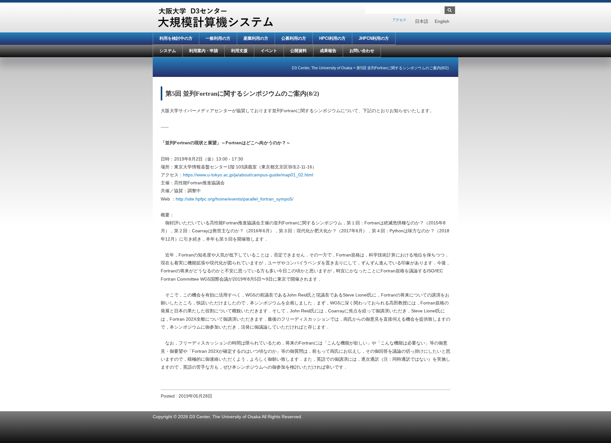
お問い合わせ (361, 50)
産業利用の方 (255, 38)
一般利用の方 (218, 38)
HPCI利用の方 (332, 38)
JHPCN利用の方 (374, 38)
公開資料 (298, 50)
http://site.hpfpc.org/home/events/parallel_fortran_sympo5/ (234, 198)
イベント (269, 50)
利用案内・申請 (203, 50)
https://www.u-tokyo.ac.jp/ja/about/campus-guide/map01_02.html (248, 174)
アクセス (399, 20)
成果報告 (328, 50)
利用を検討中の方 (176, 38)
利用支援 (239, 50)
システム (167, 50)
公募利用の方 (293, 38)
